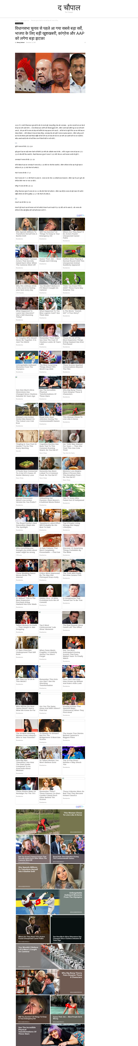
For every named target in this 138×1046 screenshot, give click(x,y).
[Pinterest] (26, 47)
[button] (120, 18)
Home (16, 20)
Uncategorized (25, 20)
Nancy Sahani (20, 42)
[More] (36, 47)
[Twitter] (22, 47)
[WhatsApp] (31, 47)
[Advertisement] (50, 110)
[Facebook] (17, 47)
